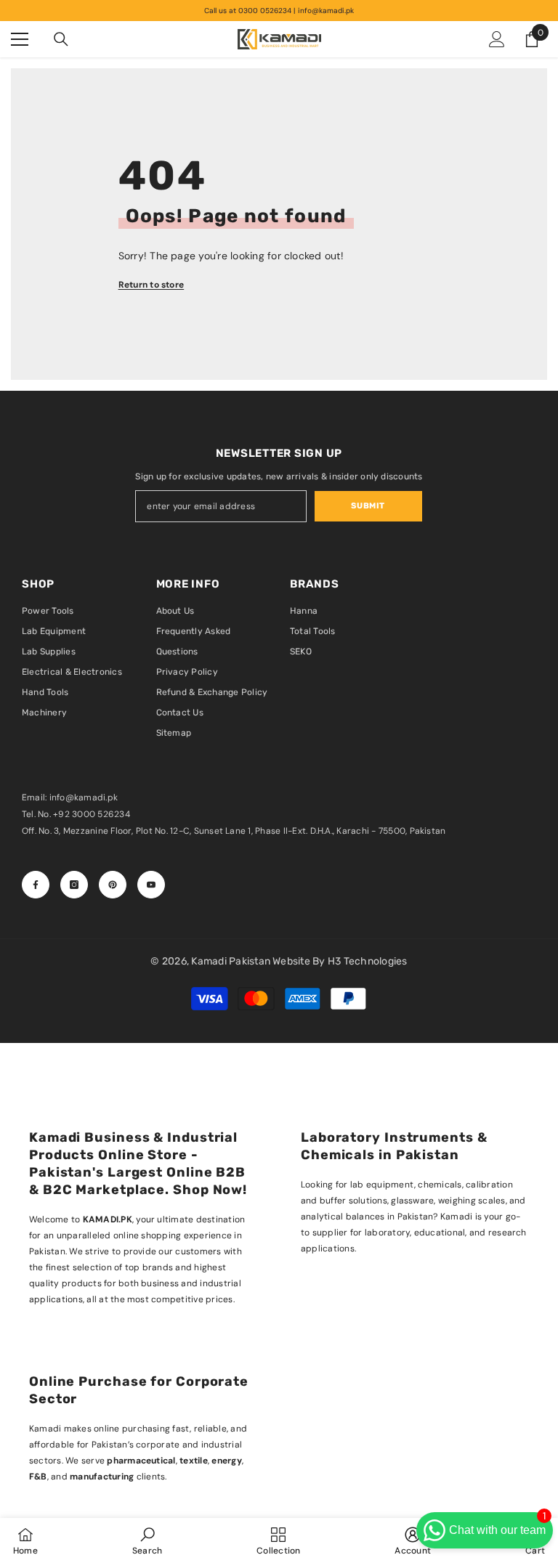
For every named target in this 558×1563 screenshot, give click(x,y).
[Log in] (497, 39)
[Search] (61, 39)
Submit (367, 506)
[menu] (19, 39)
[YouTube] (151, 884)
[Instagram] (74, 884)
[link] (147, 1540)
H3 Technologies (368, 961)
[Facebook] (35, 884)
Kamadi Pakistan (231, 961)
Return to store (151, 285)
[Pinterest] (112, 884)
